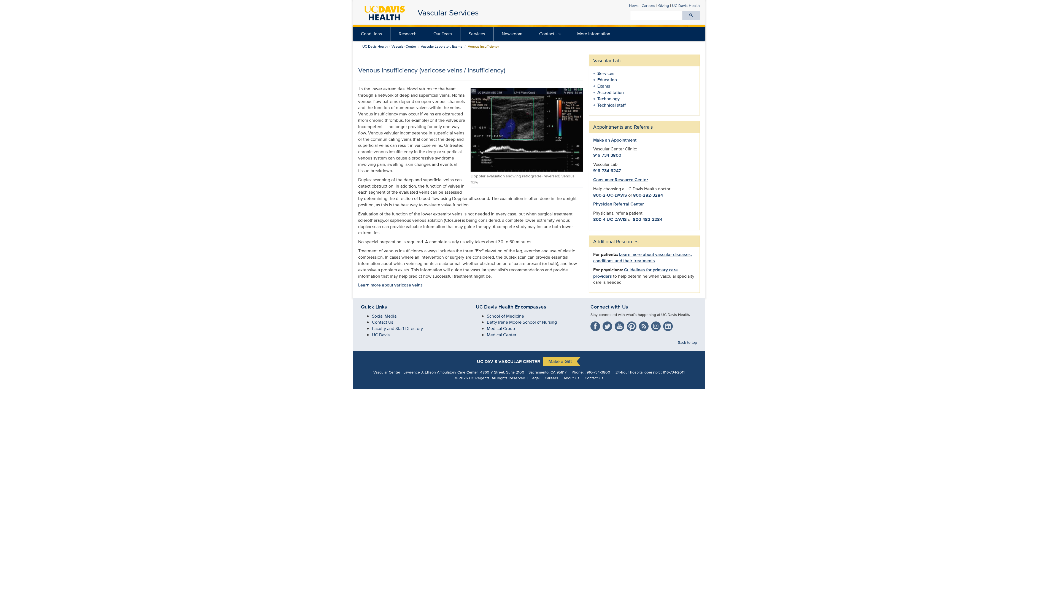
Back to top (687, 342)
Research (408, 34)
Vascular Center (404, 46)
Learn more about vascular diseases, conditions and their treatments (642, 257)
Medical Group (501, 328)
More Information (593, 34)
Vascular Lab (606, 60)
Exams (603, 86)
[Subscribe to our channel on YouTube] (620, 325)
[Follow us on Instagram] (656, 325)
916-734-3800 (607, 155)
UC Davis (381, 335)
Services (477, 34)
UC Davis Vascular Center (508, 362)
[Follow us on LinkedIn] (668, 325)
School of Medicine (505, 316)
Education (607, 80)
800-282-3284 (648, 195)
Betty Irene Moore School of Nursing (522, 322)
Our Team (442, 34)
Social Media (384, 316)
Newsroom (512, 34)
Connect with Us (609, 306)
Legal (534, 378)
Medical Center (501, 335)
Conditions (371, 34)
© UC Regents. (472, 378)
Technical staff (611, 105)
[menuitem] (442, 34)
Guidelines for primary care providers (635, 273)
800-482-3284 (647, 219)
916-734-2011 (674, 372)
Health (686, 5)
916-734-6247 (607, 170)
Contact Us (549, 34)
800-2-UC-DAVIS (610, 195)
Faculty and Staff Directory (397, 328)
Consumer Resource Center (620, 180)
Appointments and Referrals (623, 126)
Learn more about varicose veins (390, 285)
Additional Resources (615, 241)
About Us (571, 378)
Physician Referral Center (618, 204)
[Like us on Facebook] (595, 325)
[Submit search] (691, 15)
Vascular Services (448, 12)
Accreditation (610, 92)
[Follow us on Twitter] (608, 325)
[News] (644, 325)
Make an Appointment (614, 140)
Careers (648, 5)
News (634, 5)
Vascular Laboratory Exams (441, 46)
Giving (663, 5)
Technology (608, 99)
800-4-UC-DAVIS (610, 219)
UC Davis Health (375, 46)
